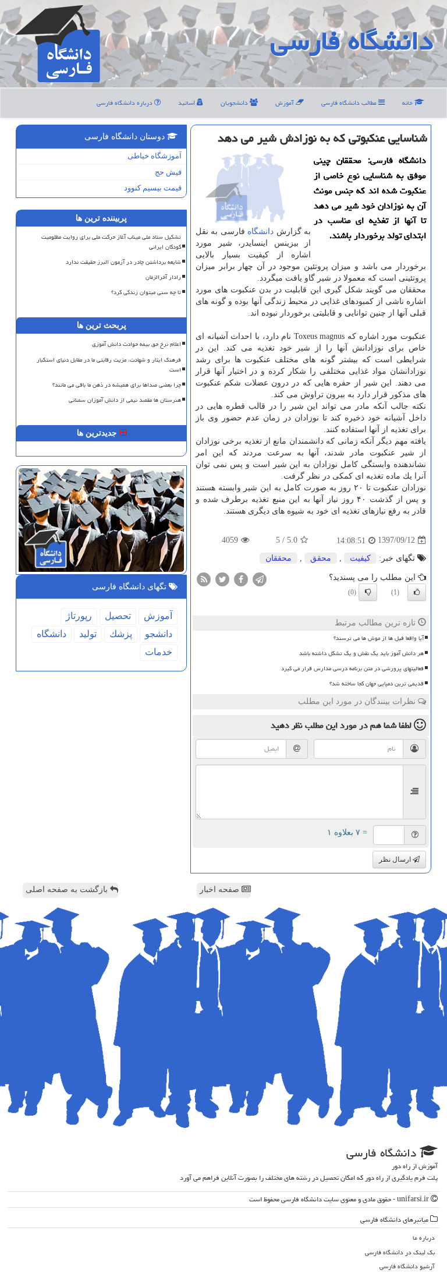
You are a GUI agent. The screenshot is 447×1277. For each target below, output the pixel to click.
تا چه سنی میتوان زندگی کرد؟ (146, 292)
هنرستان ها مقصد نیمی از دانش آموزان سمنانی (125, 400)
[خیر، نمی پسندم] (368, 592)
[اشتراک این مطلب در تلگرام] (259, 578)
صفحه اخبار (221, 889)
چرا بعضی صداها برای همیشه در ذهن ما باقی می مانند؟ (116, 385)
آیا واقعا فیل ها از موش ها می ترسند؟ (379, 638)
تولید (88, 634)
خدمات (158, 652)
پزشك (120, 634)
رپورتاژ (79, 616)
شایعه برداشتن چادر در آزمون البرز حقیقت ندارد (123, 262)
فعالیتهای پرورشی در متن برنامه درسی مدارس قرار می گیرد (352, 668)
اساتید (187, 103)
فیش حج (168, 172)
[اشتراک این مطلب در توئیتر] (222, 578)
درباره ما (424, 1238)
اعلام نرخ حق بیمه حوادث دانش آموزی (136, 344)
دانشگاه (260, 231)
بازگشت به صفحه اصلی (68, 889)
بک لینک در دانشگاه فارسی (400, 1252)
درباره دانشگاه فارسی (125, 103)
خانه (408, 103)
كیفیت (360, 558)
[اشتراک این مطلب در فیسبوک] (241, 578)
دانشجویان (235, 103)
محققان (278, 558)
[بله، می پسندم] (416, 592)
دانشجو (158, 634)
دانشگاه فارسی (352, 41)
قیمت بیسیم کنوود (153, 187)
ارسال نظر (396, 859)
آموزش (285, 103)
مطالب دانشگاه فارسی (349, 103)
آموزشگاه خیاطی (154, 155)
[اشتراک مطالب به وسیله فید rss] (204, 578)
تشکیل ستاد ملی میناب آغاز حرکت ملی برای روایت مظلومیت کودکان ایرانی (111, 242)
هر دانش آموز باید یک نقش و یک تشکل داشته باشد (361, 653)
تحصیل (118, 616)
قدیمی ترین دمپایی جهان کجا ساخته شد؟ (376, 683)
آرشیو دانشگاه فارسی (407, 1266)
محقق (320, 558)
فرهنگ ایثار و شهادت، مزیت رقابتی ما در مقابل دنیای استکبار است (109, 365)
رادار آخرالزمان (163, 277)
